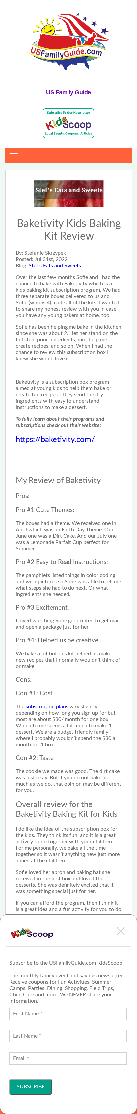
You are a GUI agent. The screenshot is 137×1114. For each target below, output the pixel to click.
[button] (120, 930)
